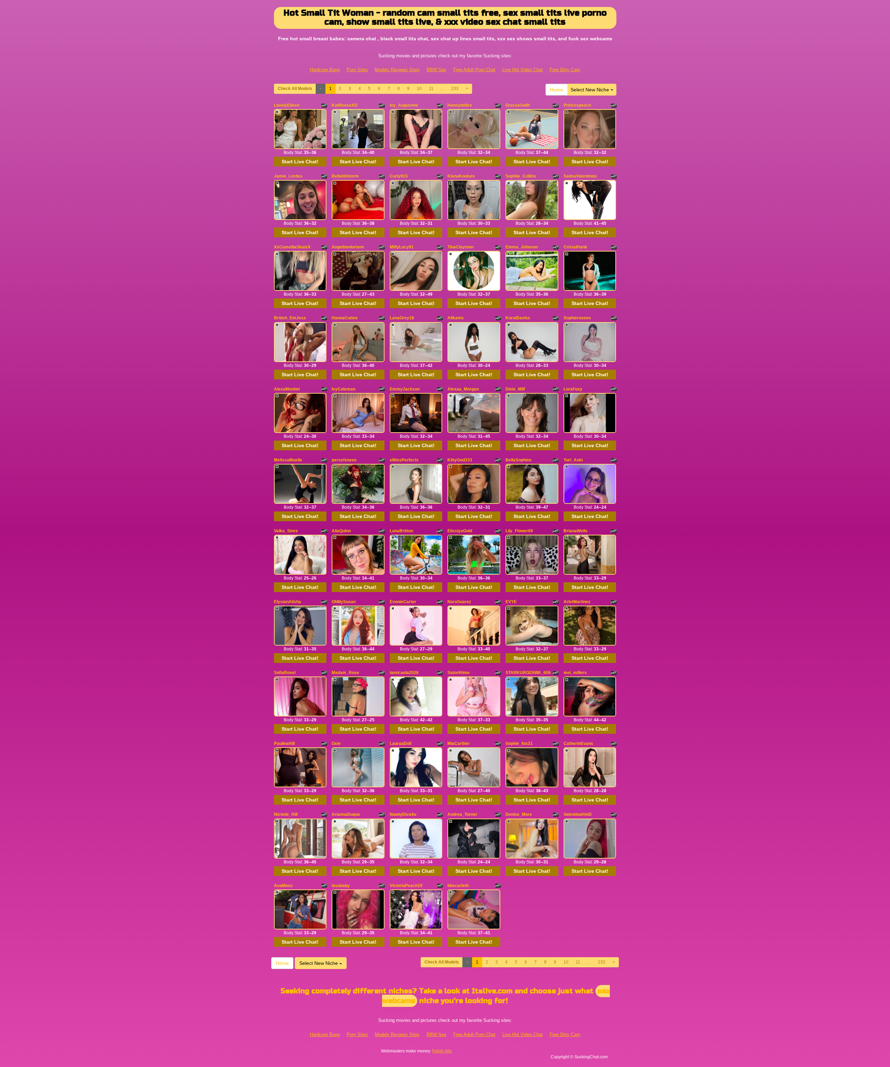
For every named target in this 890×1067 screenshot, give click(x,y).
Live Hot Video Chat (522, 69)
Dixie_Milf (515, 389)
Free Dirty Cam (565, 69)
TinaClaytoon (460, 247)
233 (455, 88)
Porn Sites (357, 69)
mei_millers (575, 672)
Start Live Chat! (300, 161)
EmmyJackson (405, 389)
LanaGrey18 (402, 317)
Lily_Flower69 (519, 530)
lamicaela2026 (404, 672)
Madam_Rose (345, 672)
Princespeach (577, 105)
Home (556, 89)
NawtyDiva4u (403, 814)
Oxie (336, 743)
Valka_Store (286, 530)
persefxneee (344, 460)
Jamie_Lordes (288, 176)
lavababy (341, 885)
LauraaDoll (400, 743)
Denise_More (518, 814)
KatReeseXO (344, 105)
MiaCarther (458, 743)
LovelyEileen (286, 105)
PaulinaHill (284, 743)
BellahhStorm (345, 176)
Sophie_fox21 (519, 743)
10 (419, 88)
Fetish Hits (442, 1051)
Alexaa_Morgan (463, 389)
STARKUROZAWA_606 (528, 672)
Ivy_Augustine (404, 105)
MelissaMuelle (288, 460)
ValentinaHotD (578, 814)
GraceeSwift (517, 105)
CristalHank (575, 247)
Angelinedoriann (348, 247)
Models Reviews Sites (397, 69)
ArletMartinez (577, 601)
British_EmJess (290, 317)
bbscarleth (458, 885)
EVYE (511, 601)
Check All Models (295, 88)
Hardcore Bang (325, 69)
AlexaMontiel (287, 389)
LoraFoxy (573, 389)
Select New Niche (590, 89)
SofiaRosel (285, 672)
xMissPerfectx (404, 460)
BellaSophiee (518, 460)
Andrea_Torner (462, 814)
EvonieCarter (403, 601)
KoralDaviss (517, 317)
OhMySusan (344, 601)
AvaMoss (283, 885)
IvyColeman (343, 389)
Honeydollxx (459, 105)
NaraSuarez (459, 601)
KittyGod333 (459, 460)
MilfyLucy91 (402, 247)
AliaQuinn (341, 530)
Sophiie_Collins (520, 176)
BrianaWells (576, 530)
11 (431, 88)
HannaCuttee (345, 317)
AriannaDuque (346, 814)
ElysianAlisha (287, 601)
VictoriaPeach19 (406, 885)
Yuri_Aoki (573, 460)
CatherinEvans (578, 743)
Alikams (455, 317)
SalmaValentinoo (580, 176)
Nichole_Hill (286, 814)
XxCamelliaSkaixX (292, 247)
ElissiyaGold (459, 530)
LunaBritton (401, 530)
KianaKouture (461, 176)
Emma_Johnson (521, 247)
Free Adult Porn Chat (474, 69)
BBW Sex (436, 69)
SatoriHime (458, 672)
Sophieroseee (577, 317)
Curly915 (399, 176)
